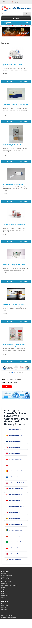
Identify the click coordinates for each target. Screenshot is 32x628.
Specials (3, 599)
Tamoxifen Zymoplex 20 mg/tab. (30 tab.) (15, 105)
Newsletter (4, 609)
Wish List (3, 607)
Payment (3, 573)
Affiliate (3, 597)
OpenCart (10, 615)
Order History (4, 605)
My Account (4, 604)
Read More (6, 387)
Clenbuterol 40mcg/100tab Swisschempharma (12, 145)
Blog (2, 589)
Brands (3, 593)
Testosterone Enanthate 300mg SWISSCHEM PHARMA (14, 225)
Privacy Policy (4, 577)
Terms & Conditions (6, 579)
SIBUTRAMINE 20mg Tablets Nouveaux (12, 65)
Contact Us (4, 583)
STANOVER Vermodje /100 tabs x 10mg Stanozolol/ (14, 265)
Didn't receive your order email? (9, 585)
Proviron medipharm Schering (13, 184)
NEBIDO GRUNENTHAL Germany (13, 304)
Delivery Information (6, 575)
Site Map (3, 587)
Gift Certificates (5, 595)
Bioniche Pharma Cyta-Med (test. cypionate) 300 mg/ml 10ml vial (14, 345)
